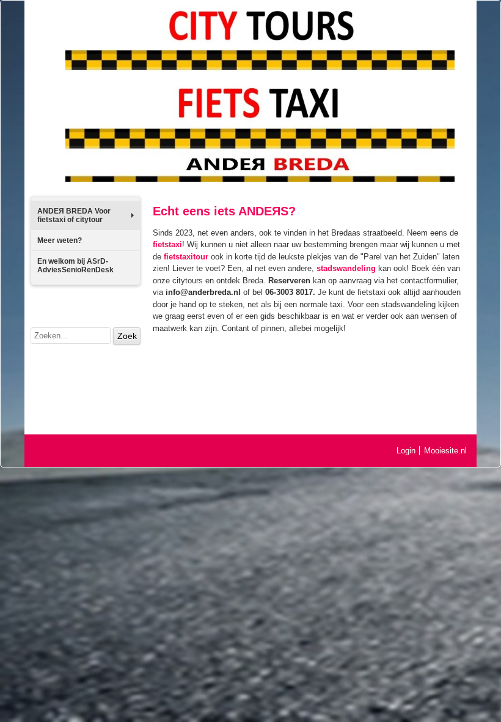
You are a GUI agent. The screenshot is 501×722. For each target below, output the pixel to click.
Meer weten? (59, 240)
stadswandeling (346, 268)
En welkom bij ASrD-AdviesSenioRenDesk (75, 265)
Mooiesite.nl (445, 450)
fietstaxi (167, 244)
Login (406, 450)
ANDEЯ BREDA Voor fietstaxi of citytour (74, 215)
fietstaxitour (186, 256)
